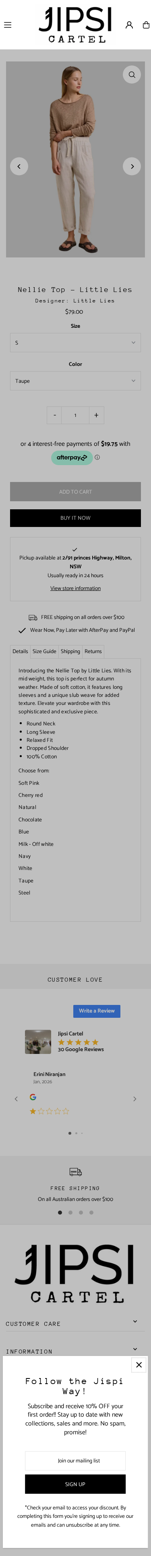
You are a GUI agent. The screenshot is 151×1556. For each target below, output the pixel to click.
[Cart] (146, 25)
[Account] (129, 25)
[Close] (139, 1365)
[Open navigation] (16, 24)
